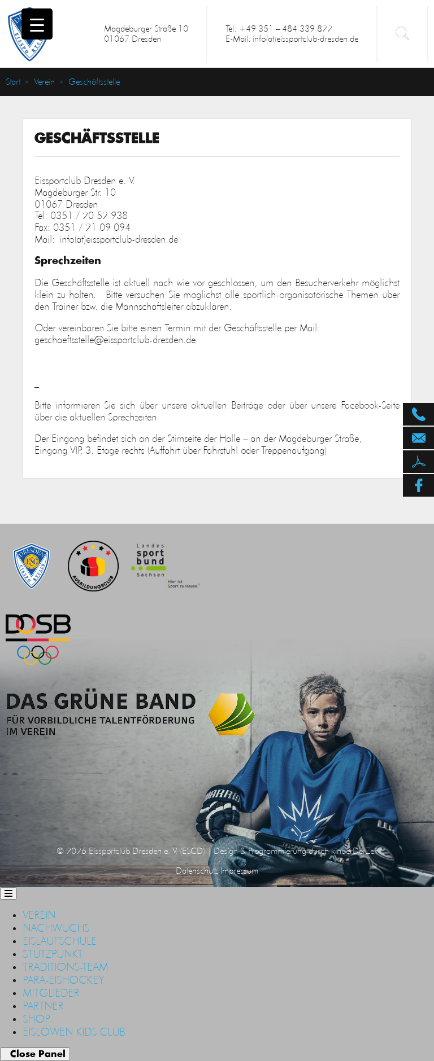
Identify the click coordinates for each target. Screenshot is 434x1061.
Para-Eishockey (63, 980)
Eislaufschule (60, 941)
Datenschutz (197, 870)
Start (13, 82)
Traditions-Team (65, 967)
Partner (43, 1005)
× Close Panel (35, 1054)
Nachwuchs (56, 928)
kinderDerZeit (354, 850)
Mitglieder (51, 992)
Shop (36, 1018)
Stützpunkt (53, 954)
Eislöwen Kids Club (74, 1031)
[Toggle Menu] (8, 893)
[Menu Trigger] (37, 24)
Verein (44, 82)
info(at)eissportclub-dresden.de (118, 239)
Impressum (239, 870)
